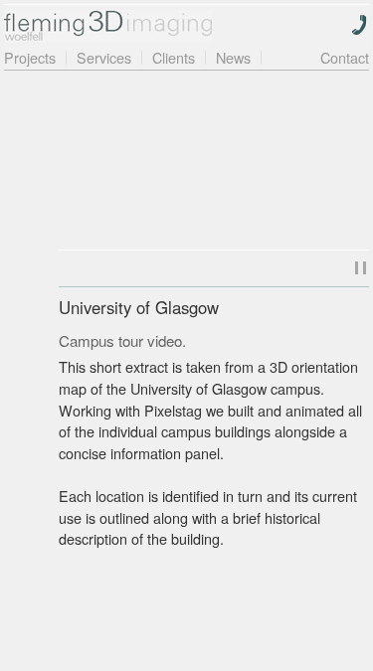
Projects (30, 57)
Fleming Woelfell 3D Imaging (108, 26)
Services (104, 57)
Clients (173, 57)
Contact (344, 57)
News (233, 57)
